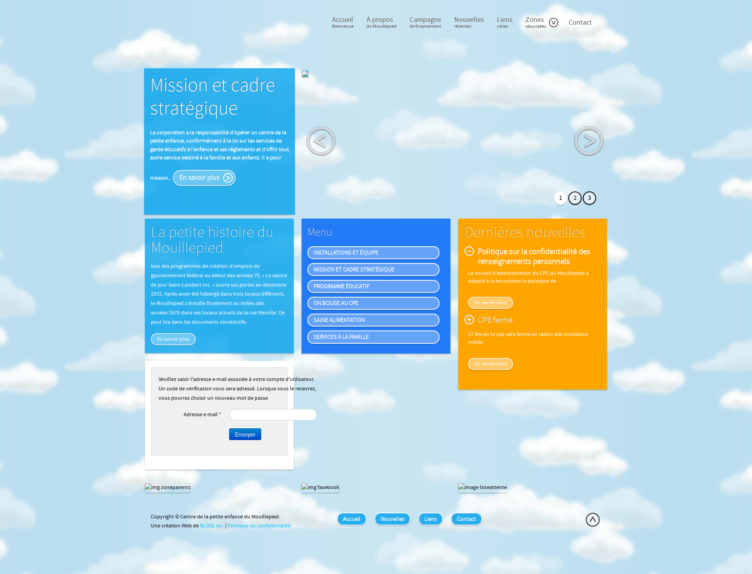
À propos (382, 22)
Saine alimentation (339, 320)
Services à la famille (341, 337)
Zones (536, 22)
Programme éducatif (341, 286)
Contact (580, 22)
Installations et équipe (346, 252)
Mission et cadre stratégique (354, 269)
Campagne (425, 22)
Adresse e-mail (202, 415)
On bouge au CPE (336, 303)
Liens (505, 22)
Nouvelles (469, 22)
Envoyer (245, 434)
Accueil (343, 22)
